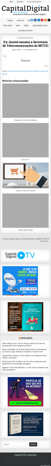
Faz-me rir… (25, 159)
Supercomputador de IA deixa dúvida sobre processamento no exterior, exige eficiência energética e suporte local (24, 350)
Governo (10, 20)
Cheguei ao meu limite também (25, 120)
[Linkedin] (38, 20)
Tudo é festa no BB (25, 230)
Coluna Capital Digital (26, 38)
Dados (18, 25)
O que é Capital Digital (34, 1)
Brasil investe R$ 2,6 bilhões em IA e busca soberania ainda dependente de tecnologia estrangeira (24, 362)
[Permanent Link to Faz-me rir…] (25, 140)
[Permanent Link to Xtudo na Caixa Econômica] (25, 175)
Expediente (20, 1)
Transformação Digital (40, 25)
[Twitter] (31, 20)
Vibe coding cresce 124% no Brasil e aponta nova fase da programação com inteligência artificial (23, 344)
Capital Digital (26, 338)
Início (11, 1)
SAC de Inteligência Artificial (45, 465)
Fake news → (45, 241)
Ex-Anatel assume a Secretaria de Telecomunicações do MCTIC (25, 44)
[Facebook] (35, 20)
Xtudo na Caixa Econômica (25, 190)
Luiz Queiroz (18, 50)
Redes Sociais (7, 25)
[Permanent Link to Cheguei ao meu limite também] (25, 101)
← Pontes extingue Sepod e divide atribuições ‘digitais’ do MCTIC (25, 239)
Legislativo (20, 20)
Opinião (26, 25)
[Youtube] (42, 20)
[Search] (49, 20)
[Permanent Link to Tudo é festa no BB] (25, 210)
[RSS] (45, 20)
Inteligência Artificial (25, 30)
